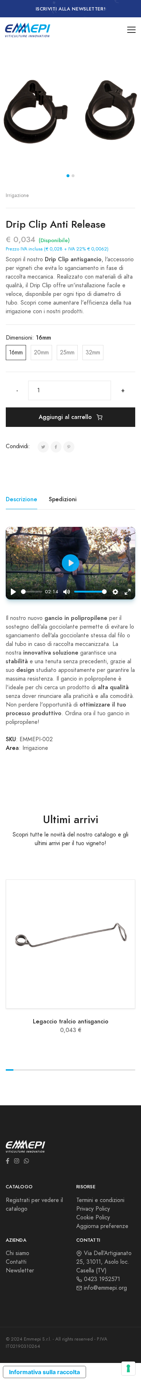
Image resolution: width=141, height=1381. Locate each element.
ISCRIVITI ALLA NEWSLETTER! (71, 9)
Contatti (16, 1262)
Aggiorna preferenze (102, 1226)
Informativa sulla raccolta (44, 1372)
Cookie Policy (93, 1218)
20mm (41, 353)
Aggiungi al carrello (66, 417)
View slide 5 (40, 1070)
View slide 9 (70, 1070)
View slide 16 (124, 1070)
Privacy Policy (93, 1209)
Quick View (74, 1000)
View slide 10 (78, 1070)
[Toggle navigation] (131, 30)
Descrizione (21, 499)
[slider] (31, 591)
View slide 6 (47, 1070)
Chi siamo (17, 1253)
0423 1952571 (101, 1279)
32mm (93, 353)
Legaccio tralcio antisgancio (70, 1021)
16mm (16, 353)
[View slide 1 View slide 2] (70, 112)
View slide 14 (108, 1070)
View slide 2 (73, 175)
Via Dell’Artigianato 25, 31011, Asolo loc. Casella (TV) (104, 1262)
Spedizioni (63, 499)
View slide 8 (63, 1070)
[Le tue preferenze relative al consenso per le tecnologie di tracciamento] (128, 1368)
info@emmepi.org (104, 1288)
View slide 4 (32, 1070)
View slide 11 (86, 1070)
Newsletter (20, 1271)
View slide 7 (55, 1070)
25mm (67, 353)
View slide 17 (131, 1070)
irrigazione (17, 195)
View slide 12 (93, 1070)
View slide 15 (116, 1070)
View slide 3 (25, 1070)
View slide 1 (68, 175)
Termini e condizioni (100, 1200)
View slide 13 (101, 1070)
